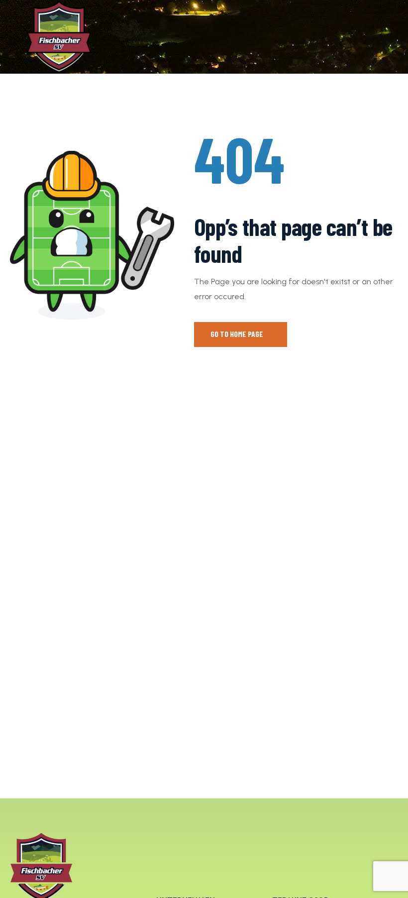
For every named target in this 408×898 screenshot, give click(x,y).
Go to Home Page (237, 333)
